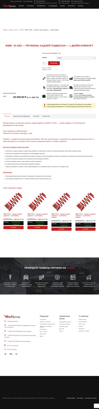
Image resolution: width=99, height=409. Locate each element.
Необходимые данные (65, 321)
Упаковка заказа (63, 326)
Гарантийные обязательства (47, 324)
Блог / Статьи (43, 331)
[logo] (9, 6)
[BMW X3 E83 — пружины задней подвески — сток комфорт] (13, 202)
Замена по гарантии (45, 321)
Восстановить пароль (91, 398)
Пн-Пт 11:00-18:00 (12, 349)
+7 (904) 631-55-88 (65, 1)
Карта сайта (82, 324)
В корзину (54, 63)
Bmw (16, 30)
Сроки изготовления (64, 324)
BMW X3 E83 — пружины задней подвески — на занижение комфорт (60, 215)
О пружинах (43, 319)
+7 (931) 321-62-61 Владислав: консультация (19, 331)
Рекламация (43, 329)
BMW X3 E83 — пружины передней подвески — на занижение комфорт (85, 215)
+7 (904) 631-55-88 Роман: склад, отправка (18, 341)
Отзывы (81, 326)
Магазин (11, 30)
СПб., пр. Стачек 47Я (12, 345)
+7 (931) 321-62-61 (78, 1)
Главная (5, 30)
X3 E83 (21, 30)
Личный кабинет (71, 398)
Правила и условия (84, 331)
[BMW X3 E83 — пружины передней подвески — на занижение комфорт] (85, 202)
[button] (86, 6)
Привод (44, 57)
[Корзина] (89, 6)
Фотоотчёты (43, 334)
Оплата (61, 331)
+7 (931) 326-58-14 (40, 1)
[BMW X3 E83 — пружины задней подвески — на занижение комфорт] (61, 202)
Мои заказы (80, 398)
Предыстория (82, 319)
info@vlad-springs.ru (12, 321)
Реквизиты (81, 328)
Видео (41, 336)
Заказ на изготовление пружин (46, 327)
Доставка (61, 328)
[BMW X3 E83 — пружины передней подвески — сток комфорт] (37, 202)
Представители (83, 321)
